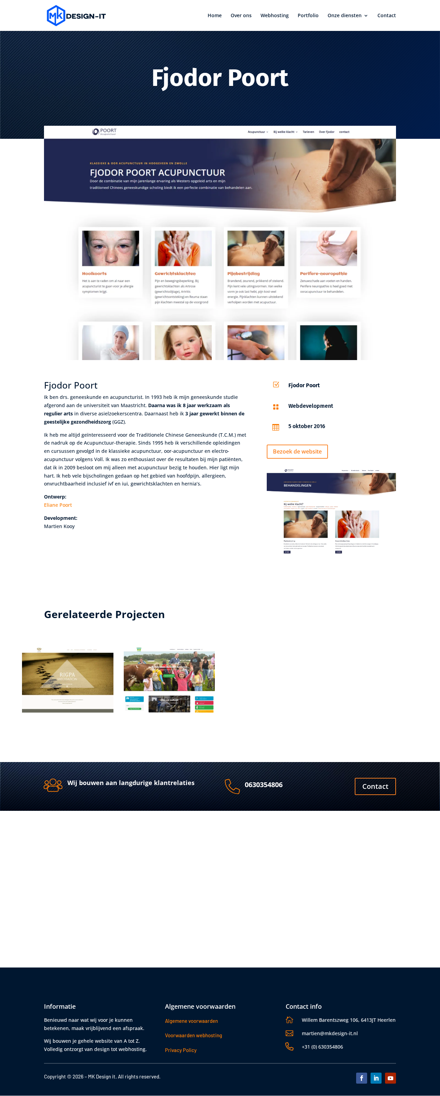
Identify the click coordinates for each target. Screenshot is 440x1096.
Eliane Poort (58, 505)
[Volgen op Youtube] (390, 1078)
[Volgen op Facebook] (361, 1078)
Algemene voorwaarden (191, 1021)
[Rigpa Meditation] (67, 680)
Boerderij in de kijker (157, 721)
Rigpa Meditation (49, 721)
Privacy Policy (181, 1050)
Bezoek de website (297, 451)
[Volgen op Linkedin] (376, 1078)
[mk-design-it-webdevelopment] (331, 511)
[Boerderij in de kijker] (169, 680)
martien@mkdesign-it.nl (330, 1033)
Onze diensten (345, 16)
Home (215, 16)
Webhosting (275, 16)
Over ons (241, 16)
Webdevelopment (41, 732)
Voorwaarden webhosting (193, 1035)
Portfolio (308, 16)
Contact (386, 16)
